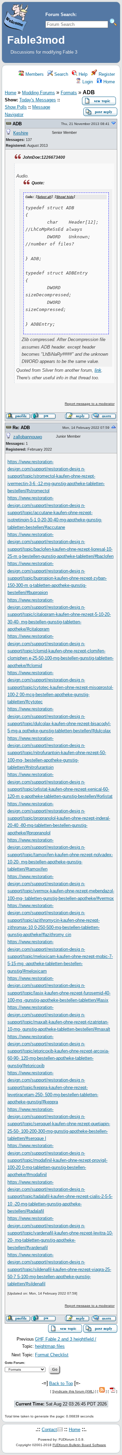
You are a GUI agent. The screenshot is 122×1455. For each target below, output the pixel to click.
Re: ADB (21, 427)
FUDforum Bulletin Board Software (79, 1445)
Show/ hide (65, 197)
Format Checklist (51, 1354)
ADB (17, 123)
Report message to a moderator (90, 404)
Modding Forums (38, 92)
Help (82, 74)
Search (60, 74)
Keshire (20, 133)
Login (87, 81)
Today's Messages (37, 99)
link (98, 370)
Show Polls (16, 107)
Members (34, 74)
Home (108, 81)
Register (106, 74)
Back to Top (61, 1383)
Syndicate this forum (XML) (73, 1391)
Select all (44, 197)
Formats (69, 92)
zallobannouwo (27, 436)
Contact (49, 1429)
